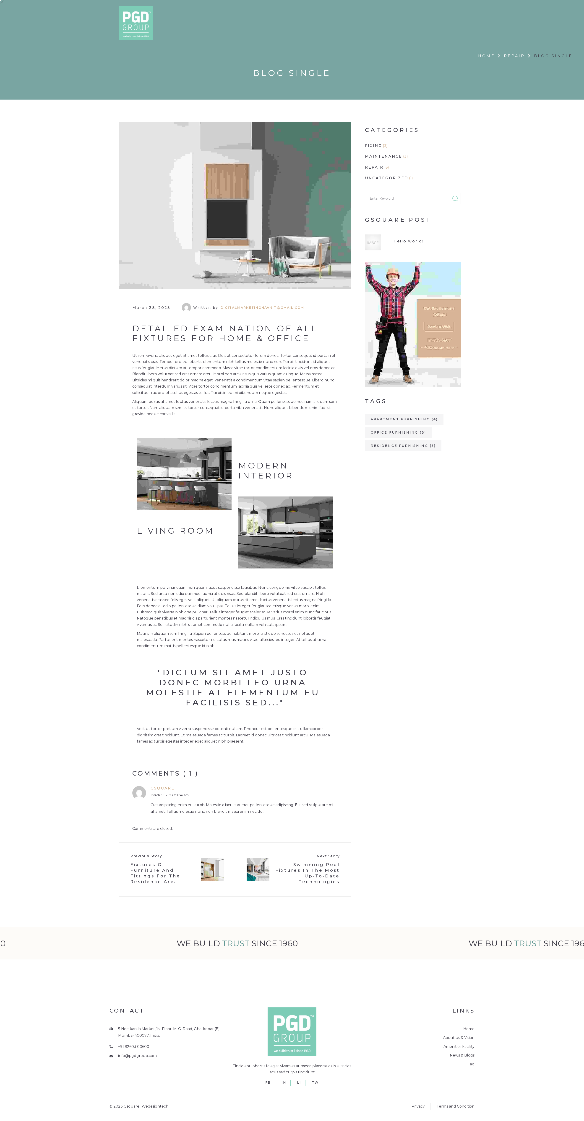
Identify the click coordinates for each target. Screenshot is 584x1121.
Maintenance (383, 156)
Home (486, 56)
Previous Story (146, 856)
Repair (514, 56)
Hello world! (409, 241)
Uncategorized (386, 178)
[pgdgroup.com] (136, 23)
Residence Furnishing (403, 446)
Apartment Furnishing (404, 419)
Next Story (328, 856)
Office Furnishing (398, 432)
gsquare (163, 788)
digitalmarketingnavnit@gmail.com (262, 308)
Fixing (373, 146)
